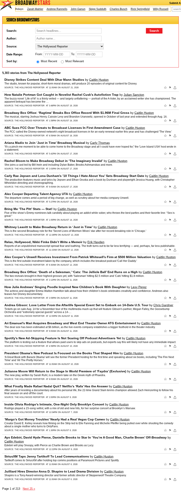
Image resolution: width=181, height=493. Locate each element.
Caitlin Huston (99, 79)
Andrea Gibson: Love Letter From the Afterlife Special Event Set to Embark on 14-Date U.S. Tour (76, 305)
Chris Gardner (163, 305)
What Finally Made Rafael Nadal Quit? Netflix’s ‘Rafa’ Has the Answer (56, 386)
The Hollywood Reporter (30, 87)
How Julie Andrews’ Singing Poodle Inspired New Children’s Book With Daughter (65, 287)
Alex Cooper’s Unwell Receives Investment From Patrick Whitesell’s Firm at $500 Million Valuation (77, 257)
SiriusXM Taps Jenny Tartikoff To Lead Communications (46, 456)
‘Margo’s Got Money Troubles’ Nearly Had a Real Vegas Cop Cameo (54, 419)
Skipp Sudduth (94, 9)
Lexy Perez (139, 287)
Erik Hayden (95, 242)
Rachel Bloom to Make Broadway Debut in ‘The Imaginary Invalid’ (53, 161)
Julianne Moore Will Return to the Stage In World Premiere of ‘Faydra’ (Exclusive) (65, 371)
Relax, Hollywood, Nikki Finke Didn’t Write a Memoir (43, 242)
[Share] (175, 88)
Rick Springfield (136, 9)
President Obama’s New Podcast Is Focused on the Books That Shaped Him (61, 353)
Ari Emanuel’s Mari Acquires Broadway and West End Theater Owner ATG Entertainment (70, 323)
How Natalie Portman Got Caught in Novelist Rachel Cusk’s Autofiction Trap (61, 94)
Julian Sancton (134, 94)
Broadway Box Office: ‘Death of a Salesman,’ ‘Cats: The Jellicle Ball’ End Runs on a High (71, 272)
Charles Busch (115, 9)
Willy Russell (157, 9)
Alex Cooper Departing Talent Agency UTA (36, 194)
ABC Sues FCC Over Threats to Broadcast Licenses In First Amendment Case (62, 127)
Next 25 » (29, 488)
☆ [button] (165, 87)
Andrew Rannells (53, 9)
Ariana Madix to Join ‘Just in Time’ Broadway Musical (44, 142)
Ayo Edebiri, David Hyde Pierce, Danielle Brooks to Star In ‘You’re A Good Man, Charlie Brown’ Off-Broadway (85, 437)
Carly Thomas (100, 142)
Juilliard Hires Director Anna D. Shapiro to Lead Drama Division (51, 471)
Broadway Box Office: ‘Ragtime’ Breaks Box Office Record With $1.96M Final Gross (66, 112)
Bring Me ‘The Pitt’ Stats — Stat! (28, 209)
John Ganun (74, 9)
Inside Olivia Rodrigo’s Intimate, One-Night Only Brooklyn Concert (54, 404)
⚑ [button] (170, 87)
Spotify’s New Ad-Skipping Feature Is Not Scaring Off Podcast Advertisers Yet (62, 338)
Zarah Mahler (32, 9)
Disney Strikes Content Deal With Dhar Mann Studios (44, 79)
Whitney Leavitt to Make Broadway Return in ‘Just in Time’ (48, 227)
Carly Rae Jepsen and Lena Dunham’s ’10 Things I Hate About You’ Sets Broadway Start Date (74, 176)
